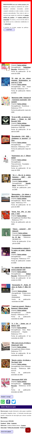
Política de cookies (25, 427)
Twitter (14, 402)
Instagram (14, 423)
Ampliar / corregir (6, 396)
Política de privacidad (13, 427)
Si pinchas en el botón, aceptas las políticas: (16, 27)
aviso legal (8, 24)
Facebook (8, 402)
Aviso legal (4, 427)
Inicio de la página (6, 431)
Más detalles (4, 417)
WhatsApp (3, 402)
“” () (21, 80)
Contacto (23, 425)
